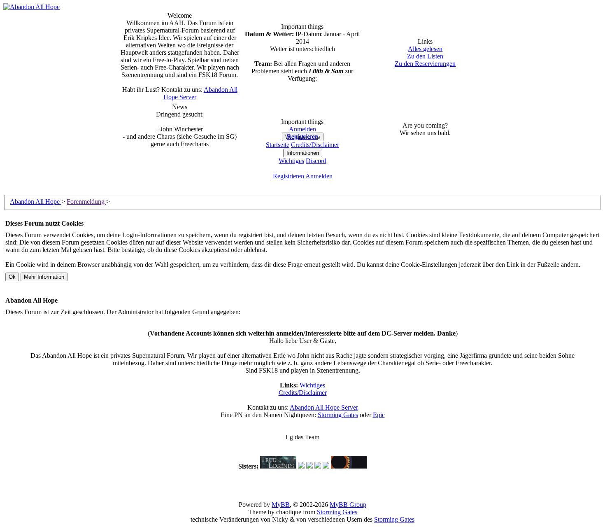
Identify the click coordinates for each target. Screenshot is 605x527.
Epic (379, 414)
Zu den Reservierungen (425, 63)
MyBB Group (348, 504)
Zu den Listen (425, 56)
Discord (316, 160)
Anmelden (302, 129)
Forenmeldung (86, 201)
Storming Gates (338, 414)
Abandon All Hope (35, 201)
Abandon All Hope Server (324, 407)
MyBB (281, 504)
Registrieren (302, 136)
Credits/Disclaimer (303, 392)
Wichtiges (291, 160)
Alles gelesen (425, 48)
